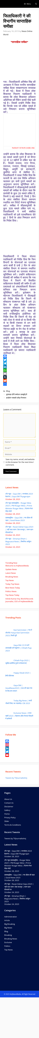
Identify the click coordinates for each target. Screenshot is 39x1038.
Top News (8, 949)
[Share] (19, 384)
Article (7, 920)
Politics (7, 946)
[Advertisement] (19, 1017)
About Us (8, 799)
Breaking (8, 935)
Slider (6, 821)
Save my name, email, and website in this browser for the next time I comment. (20, 462)
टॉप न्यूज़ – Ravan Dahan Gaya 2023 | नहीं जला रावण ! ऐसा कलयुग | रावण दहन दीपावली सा (19, 530)
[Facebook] (19, 356)
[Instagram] (19, 745)
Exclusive (8, 942)
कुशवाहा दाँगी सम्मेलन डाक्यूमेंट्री (16, 394)
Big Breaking (9, 924)
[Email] (19, 373)
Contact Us (8, 803)
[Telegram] (19, 363)
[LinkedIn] (19, 367)
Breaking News (10, 938)
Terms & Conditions (12, 825)
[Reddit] (19, 380)
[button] (36, 3)
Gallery (7, 810)
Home (7, 814)
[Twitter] (19, 360)
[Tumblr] (19, 377)
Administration (10, 916)
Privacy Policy (10, 817)
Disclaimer (8, 806)
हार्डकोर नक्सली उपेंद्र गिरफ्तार (16, 397)
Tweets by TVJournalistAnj (16, 778)
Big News (8, 927)
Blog (8, 391)
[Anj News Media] (4, 4)
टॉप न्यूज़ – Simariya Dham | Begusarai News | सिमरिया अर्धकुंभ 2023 (18, 541)
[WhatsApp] (19, 370)
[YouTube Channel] (19, 755)
